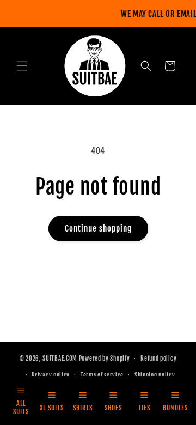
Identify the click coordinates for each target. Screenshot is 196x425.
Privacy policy (51, 375)
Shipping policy (154, 375)
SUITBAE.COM (59, 358)
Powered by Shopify (104, 358)
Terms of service (102, 375)
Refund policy (158, 358)
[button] (22, 66)
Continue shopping (98, 228)
